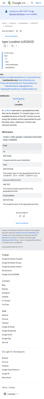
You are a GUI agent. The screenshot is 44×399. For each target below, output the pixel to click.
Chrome (5, 319)
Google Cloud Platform (10, 370)
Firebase (5, 323)
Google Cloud (7, 335)
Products (12, 23)
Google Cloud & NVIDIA (10, 274)
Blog (3, 285)
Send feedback (11, 36)
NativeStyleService (26, 80)
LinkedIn (5, 297)
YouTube (5, 305)
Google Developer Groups (11, 263)
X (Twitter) (6, 301)
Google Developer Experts (12, 267)
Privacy (12, 388)
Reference (8, 26)
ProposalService (30, 83)
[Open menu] (3, 3)
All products (6, 378)
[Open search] (32, 2)
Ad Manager (25, 3)
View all (5, 342)
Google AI (5, 374)
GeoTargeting (18, 99)
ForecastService (33, 77)
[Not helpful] (20, 31)
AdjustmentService (18, 77)
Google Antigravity (9, 331)
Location (7, 110)
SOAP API (34, 23)
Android (5, 315)
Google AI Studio (8, 327)
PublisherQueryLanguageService (19, 86)
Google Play (6, 339)
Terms (4, 388)
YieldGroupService (29, 89)
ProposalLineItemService (11, 83)
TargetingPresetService (10, 89)
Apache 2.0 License (9, 238)
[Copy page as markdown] (12, 46)
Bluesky (5, 289)
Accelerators (7, 271)
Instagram (6, 293)
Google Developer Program (12, 259)
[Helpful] (17, 31)
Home (4, 23)
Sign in (38, 3)
